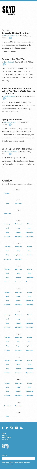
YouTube (16, 428)
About (4, 435)
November (18, 236)
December (18, 203)
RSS (21, 428)
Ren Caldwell (9, 62)
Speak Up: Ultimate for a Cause (18, 149)
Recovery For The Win (13, 59)
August (18, 232)
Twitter (7, 428)
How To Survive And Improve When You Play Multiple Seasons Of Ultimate (18, 91)
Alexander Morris (10, 152)
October (7, 236)
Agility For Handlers (12, 119)
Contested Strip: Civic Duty (16, 33)
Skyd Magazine (10, 96)
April (7, 228)
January (7, 193)
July (7, 232)
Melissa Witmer (10, 122)
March (29, 224)
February (7, 213)
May (18, 228)
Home (4, 433)
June (7, 203)
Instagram (11, 428)
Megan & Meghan (10, 36)
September (30, 232)
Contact (5, 439)
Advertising (6, 437)
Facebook (3, 428)
